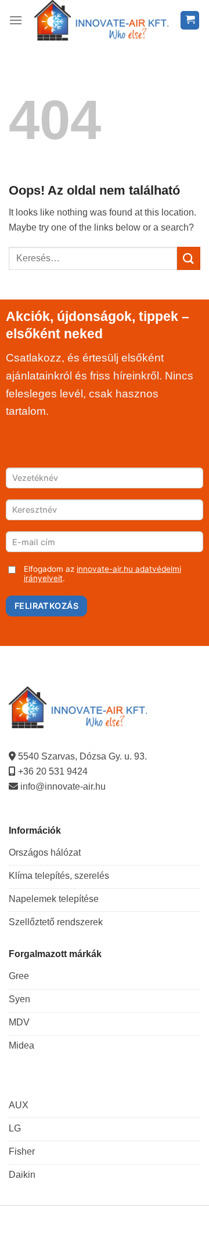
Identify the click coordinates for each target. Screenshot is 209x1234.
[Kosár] (190, 20)
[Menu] (16, 20)
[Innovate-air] (101, 20)
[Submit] (188, 258)
